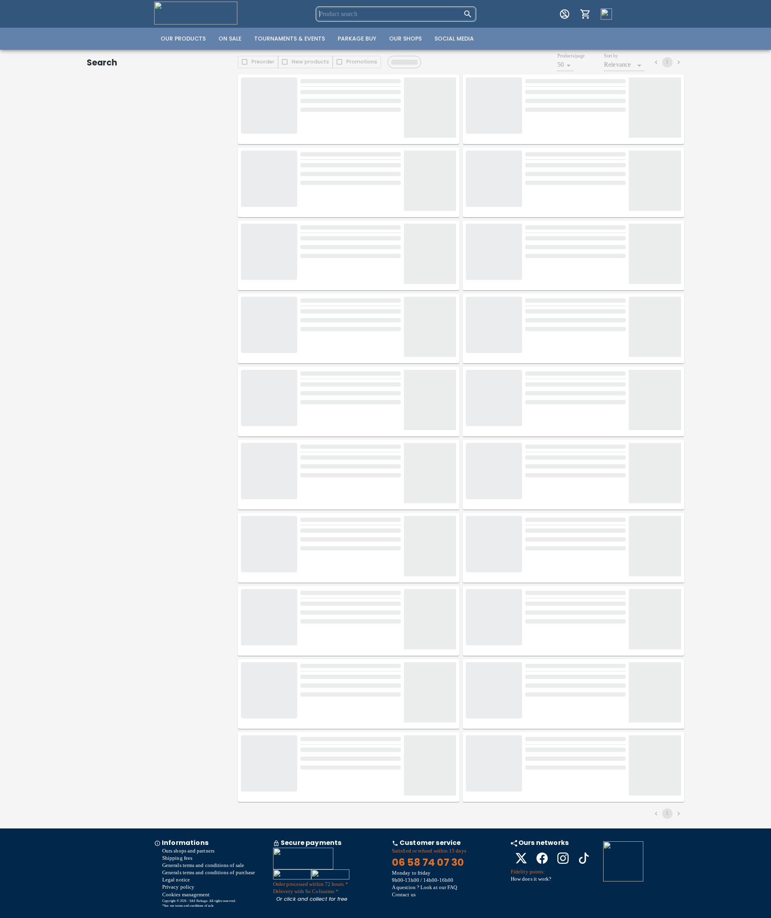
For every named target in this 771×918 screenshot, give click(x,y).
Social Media (454, 39)
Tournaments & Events (289, 39)
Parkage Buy (357, 39)
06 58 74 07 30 (428, 862)
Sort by (611, 56)
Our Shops (405, 39)
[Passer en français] (606, 14)
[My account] (564, 14)
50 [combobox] (560, 64)
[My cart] (585, 14)
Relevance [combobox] (617, 64)
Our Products (183, 39)
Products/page (571, 56)
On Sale (229, 39)
